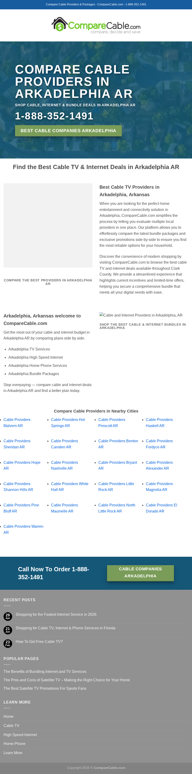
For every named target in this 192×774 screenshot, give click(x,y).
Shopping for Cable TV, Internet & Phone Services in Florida (65, 628)
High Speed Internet (20, 735)
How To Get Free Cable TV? (39, 642)
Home (9, 717)
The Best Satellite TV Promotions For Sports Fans (45, 688)
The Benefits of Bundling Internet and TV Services (45, 672)
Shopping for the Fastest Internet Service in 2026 (56, 614)
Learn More (13, 753)
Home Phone (15, 744)
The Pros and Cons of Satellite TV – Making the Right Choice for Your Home (67, 680)
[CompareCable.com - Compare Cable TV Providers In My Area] (96, 25)
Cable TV (11, 726)
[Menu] (6, 25)
